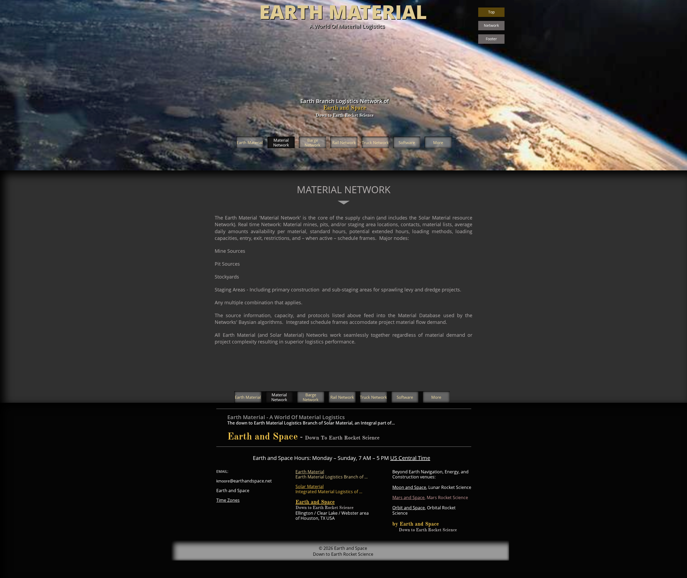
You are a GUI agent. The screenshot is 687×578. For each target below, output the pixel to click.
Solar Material (309, 486)
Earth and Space (315, 502)
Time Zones (228, 500)
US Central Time (410, 458)
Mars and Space (408, 497)
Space (419, 508)
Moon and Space (409, 487)
